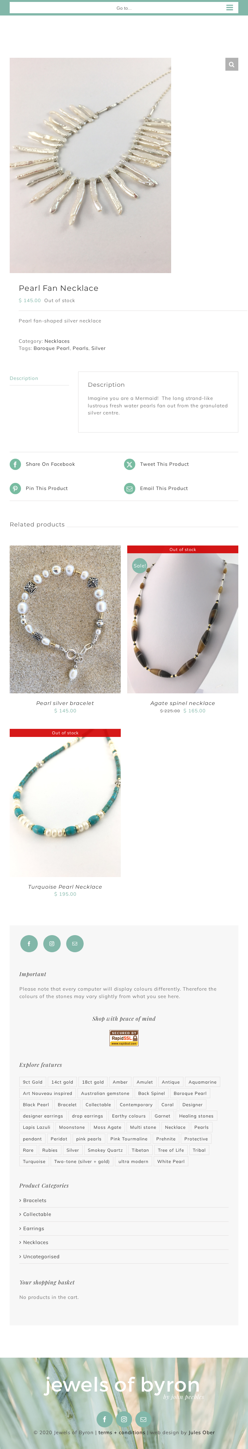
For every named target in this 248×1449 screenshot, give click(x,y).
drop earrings (87, 1115)
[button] (231, 64)
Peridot (59, 1138)
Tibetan (140, 1150)
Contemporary (136, 1104)
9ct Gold (33, 1082)
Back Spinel (151, 1093)
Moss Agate (107, 1127)
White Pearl (171, 1161)
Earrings (33, 1228)
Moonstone (72, 1127)
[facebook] (105, 1419)
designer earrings (43, 1115)
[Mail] (75, 943)
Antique (171, 1082)
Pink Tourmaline (129, 1138)
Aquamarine (203, 1082)
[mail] (143, 1419)
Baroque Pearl (52, 348)
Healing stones (196, 1115)
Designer (192, 1104)
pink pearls (89, 1138)
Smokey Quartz (105, 1150)
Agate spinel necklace (182, 703)
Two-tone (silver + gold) (82, 1161)
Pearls (80, 348)
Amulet (145, 1082)
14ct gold (62, 1082)
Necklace (175, 1127)
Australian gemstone (105, 1093)
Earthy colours (129, 1115)
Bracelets (34, 1200)
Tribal (199, 1150)
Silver (98, 348)
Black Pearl (36, 1104)
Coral (167, 1104)
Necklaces (57, 341)
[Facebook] (29, 943)
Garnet (162, 1115)
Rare (28, 1150)
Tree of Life (171, 1150)
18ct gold (93, 1082)
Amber (120, 1082)
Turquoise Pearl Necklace (65, 887)
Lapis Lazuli (36, 1127)
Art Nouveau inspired (47, 1093)
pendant (32, 1138)
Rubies (50, 1150)
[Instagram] (52, 943)
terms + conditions (121, 1432)
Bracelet (67, 1104)
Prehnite (166, 1138)
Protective (196, 1138)
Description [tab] (24, 378)
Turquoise (34, 1161)
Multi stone (143, 1127)
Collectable (98, 1104)
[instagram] (124, 1419)
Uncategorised (41, 1256)
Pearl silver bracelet (65, 703)
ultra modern (134, 1161)
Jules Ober (202, 1432)
